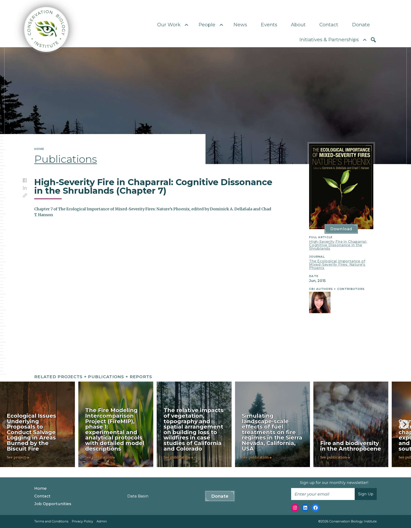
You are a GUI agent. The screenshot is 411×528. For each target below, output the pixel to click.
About (298, 25)
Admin (102, 521)
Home (40, 488)
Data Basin (138, 496)
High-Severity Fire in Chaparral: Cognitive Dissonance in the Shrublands (338, 245)
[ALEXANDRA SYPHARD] (320, 302)
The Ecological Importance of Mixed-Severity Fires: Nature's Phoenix (337, 264)
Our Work (168, 25)
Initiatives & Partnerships (329, 40)
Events (269, 25)
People (206, 25)
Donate (361, 25)
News (240, 25)
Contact (328, 25)
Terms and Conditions (51, 521)
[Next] (404, 424)
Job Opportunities (52, 503)
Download (341, 229)
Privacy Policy (82, 521)
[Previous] (7, 424)
